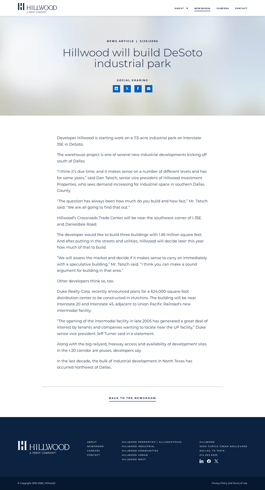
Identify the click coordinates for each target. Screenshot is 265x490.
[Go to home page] (37, 8)
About (179, 8)
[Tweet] (127, 88)
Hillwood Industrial (138, 446)
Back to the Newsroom (132, 398)
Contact (241, 8)
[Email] (148, 88)
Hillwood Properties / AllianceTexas (152, 442)
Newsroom (202, 8)
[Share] (116, 88)
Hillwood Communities (140, 451)
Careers (223, 8)
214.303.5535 (209, 455)
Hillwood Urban (135, 455)
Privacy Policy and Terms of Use (229, 483)
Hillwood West (134, 460)
